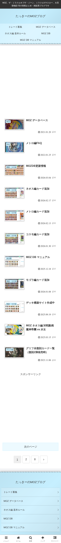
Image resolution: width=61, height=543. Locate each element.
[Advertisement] (30, 81)
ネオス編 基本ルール (14, 509)
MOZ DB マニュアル (14, 527)
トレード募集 (10, 492)
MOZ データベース (13, 501)
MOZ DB (8, 518)
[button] (54, 443)
